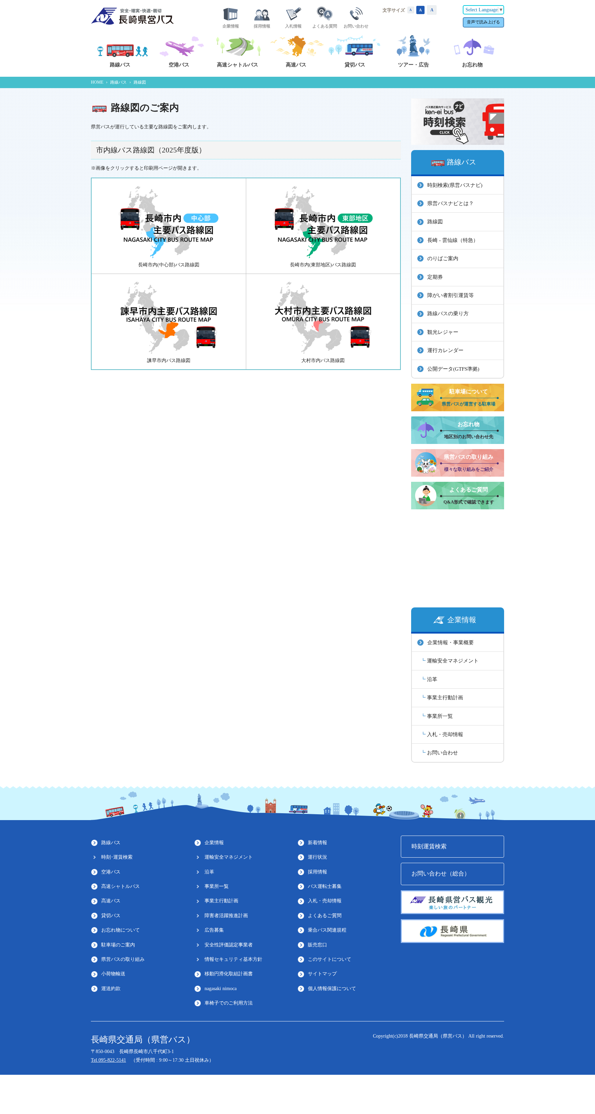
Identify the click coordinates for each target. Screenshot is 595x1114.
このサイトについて (329, 959)
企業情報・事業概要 (450, 642)
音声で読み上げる (483, 22)
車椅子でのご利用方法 (229, 1003)
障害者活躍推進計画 (226, 915)
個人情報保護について (332, 988)
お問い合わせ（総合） (440, 873)
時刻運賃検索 (429, 846)
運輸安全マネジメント (453, 661)
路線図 (435, 221)
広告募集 (214, 930)
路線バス (118, 82)
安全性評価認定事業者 (229, 944)
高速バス (111, 900)
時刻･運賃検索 (117, 857)
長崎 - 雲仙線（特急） (452, 240)
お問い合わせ (442, 752)
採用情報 (317, 871)
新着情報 (317, 842)
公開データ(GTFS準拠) (453, 369)
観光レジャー (442, 332)
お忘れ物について (120, 930)
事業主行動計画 (445, 697)
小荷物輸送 (113, 973)
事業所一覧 (440, 716)
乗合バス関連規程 (327, 930)
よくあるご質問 (325, 915)
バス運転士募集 (325, 886)
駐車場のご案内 (118, 944)
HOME (97, 82)
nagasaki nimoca (221, 988)
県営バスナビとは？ (450, 203)
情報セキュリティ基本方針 (233, 959)
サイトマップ (322, 973)
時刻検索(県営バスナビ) (454, 185)
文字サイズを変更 (410, 10)
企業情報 (214, 842)
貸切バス (111, 915)
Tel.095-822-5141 (108, 1060)
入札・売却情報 (445, 734)
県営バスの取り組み (123, 959)
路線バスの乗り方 (448, 313)
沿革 (432, 679)
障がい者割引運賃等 (450, 295)
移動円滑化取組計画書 (229, 973)
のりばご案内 (442, 258)
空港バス (111, 871)
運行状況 (317, 857)
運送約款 (111, 988)
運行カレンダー (445, 350)
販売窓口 (317, 944)
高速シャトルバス (120, 886)
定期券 (435, 277)
